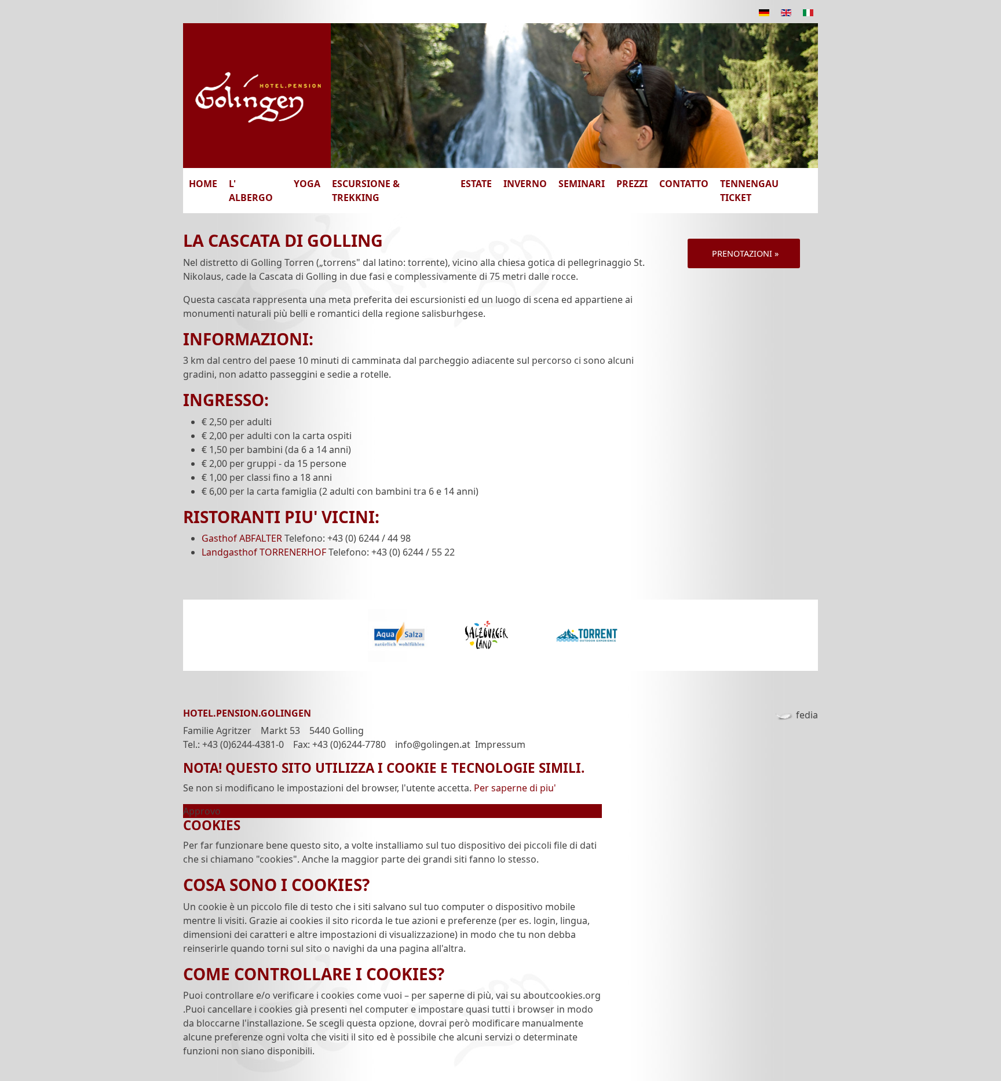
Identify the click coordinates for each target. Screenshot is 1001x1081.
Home (203, 183)
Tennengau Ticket (749, 190)
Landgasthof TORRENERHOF (264, 552)
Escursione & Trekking (366, 190)
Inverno (525, 183)
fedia (807, 715)
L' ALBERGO (251, 190)
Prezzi (632, 183)
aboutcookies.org (562, 995)
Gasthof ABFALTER (242, 538)
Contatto (683, 183)
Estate (476, 183)
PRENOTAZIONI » (744, 253)
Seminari (581, 183)
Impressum (500, 744)
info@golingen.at (432, 744)
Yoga (307, 183)
